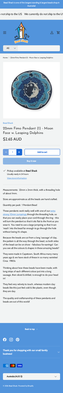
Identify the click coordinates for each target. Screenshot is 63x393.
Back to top (30, 329)
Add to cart (42, 152)
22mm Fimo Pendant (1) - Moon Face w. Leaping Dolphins (31, 58)
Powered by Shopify (25, 386)
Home (5, 58)
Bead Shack (8, 123)
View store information (17, 178)
